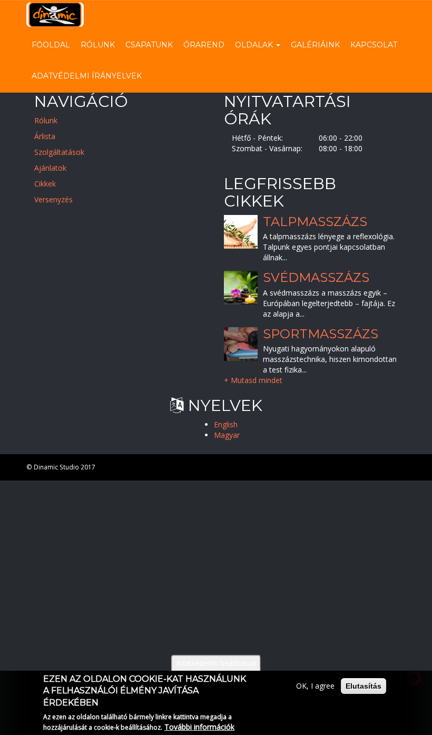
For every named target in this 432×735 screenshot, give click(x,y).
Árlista (44, 136)
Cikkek (45, 184)
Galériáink (315, 45)
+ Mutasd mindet (253, 381)
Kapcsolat (373, 45)
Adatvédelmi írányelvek (87, 76)
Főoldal (51, 45)
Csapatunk (149, 45)
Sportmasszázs (320, 333)
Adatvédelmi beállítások (216, 663)
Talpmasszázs (315, 221)
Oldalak (255, 45)
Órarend (203, 45)
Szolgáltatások (59, 152)
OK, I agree (315, 686)
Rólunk (98, 45)
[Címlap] (59, 15)
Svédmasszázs (316, 278)
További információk (199, 727)
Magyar (227, 435)
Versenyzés (53, 199)
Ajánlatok (50, 168)
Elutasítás (363, 686)
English (226, 424)
